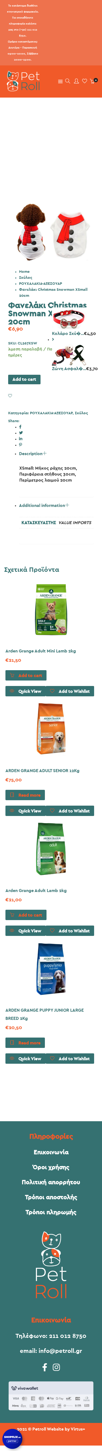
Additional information (42, 505)
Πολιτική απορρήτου (51, 1182)
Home (24, 272)
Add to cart (24, 379)
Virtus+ (78, 1429)
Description (30, 454)
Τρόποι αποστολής (51, 1197)
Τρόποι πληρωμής (51, 1212)
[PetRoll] (21, 89)
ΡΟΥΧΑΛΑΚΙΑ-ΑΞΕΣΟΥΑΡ (40, 284)
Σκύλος (25, 278)
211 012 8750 (67, 1336)
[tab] (56, 452)
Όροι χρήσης (51, 1167)
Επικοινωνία (51, 1152)
